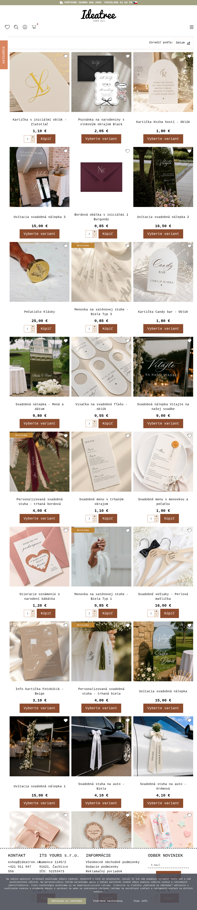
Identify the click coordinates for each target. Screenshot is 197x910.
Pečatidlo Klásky (39, 312)
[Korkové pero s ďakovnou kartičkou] (163, 841)
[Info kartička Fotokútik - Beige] (39, 651)
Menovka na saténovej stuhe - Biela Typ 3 (101, 312)
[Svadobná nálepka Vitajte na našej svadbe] (163, 367)
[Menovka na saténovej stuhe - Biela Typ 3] (101, 272)
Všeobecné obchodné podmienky (113, 862)
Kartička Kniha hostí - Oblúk (163, 122)
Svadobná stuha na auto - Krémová (163, 786)
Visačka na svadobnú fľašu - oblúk (101, 407)
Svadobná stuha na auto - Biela (101, 786)
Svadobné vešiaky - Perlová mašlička (163, 597)
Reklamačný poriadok (104, 871)
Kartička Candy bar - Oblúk (163, 312)
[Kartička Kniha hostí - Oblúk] (163, 82)
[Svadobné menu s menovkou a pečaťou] (163, 461)
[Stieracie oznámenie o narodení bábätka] (39, 556)
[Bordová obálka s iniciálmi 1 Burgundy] (101, 177)
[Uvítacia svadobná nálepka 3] (39, 177)
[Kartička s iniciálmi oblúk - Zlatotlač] (39, 82)
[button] (25, 27)
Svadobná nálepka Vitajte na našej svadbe (163, 407)
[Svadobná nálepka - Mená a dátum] (39, 367)
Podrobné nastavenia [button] (108, 901)
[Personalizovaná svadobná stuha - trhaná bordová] (39, 461)
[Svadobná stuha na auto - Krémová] (163, 746)
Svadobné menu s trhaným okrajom (101, 502)
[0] (32, 30)
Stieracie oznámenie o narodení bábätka (39, 597)
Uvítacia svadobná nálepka (163, 691)
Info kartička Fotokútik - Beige (40, 691)
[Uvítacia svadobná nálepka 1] (39, 746)
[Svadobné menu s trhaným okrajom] (101, 461)
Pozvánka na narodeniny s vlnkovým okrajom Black (101, 122)
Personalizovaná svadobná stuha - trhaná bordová (40, 502)
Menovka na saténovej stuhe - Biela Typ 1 (101, 597)
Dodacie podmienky (102, 867)
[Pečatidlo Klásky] (39, 272)
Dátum (180, 42)
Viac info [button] (141, 901)
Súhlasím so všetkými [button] (66, 901)
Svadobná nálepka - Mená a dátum (40, 407)
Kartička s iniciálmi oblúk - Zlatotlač (40, 122)
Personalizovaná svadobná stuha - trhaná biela (101, 691)
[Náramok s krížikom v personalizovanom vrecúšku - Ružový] (39, 841)
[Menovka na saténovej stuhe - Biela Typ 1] (101, 556)
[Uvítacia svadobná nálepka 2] (163, 177)
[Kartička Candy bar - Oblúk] (163, 272)
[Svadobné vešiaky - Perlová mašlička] (163, 556)
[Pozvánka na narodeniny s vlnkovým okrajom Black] (101, 82)
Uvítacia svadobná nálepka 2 (163, 217)
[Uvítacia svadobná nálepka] (163, 651)
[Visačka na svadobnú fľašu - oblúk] (101, 367)
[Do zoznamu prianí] (65, 56)
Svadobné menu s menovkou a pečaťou (163, 502)
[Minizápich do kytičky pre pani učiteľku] (101, 841)
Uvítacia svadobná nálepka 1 (40, 786)
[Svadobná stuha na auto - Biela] (101, 746)
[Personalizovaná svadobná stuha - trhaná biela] (101, 651)
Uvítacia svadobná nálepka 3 (40, 217)
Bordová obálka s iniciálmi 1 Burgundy (101, 217)
